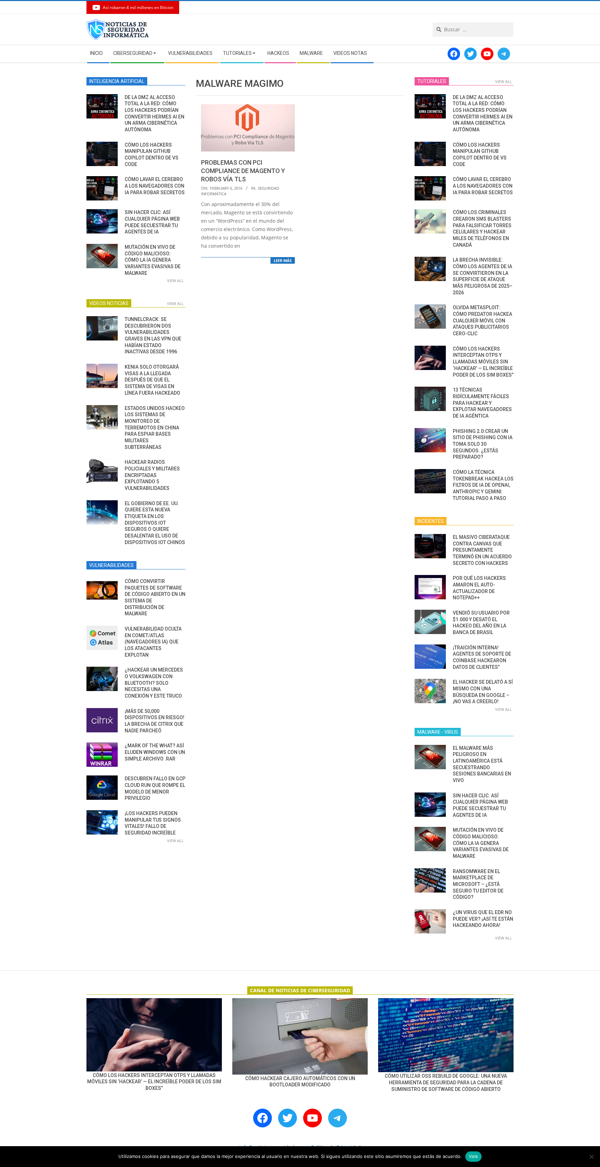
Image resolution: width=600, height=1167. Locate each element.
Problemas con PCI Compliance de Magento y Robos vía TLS (243, 171)
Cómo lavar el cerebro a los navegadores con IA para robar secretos (155, 185)
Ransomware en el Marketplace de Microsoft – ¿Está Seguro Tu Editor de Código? (478, 884)
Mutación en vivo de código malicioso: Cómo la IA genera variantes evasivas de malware (153, 260)
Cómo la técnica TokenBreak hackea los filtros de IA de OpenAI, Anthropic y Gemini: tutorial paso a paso (483, 485)
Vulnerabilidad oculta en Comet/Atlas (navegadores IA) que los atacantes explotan (153, 642)
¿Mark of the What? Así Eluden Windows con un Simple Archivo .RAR (155, 752)
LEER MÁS (283, 260)
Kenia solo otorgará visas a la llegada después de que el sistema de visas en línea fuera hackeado (152, 380)
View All (175, 280)
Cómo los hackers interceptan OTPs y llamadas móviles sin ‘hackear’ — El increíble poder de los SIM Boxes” (483, 362)
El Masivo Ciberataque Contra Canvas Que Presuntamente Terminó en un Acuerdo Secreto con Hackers (482, 550)
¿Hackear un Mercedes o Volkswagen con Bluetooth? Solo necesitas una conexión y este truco (154, 683)
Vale (473, 1156)
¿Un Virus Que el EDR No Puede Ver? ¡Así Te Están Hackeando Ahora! (483, 919)
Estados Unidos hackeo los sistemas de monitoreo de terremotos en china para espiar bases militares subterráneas (155, 427)
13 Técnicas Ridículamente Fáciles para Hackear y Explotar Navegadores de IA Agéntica (482, 403)
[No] (591, 1156)
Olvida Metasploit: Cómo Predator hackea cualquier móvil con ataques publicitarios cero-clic (482, 320)
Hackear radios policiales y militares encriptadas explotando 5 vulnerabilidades (152, 475)
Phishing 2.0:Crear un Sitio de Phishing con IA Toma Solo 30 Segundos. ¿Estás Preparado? (482, 444)
